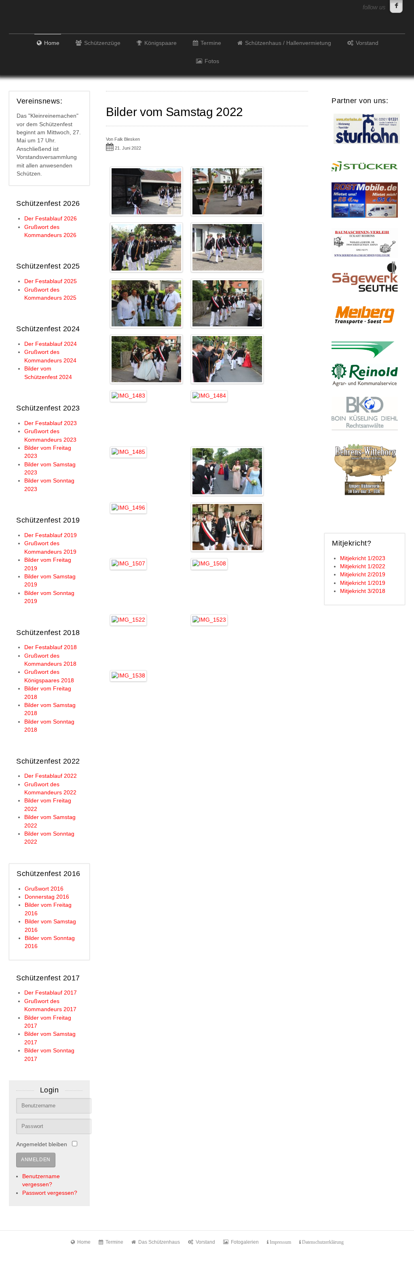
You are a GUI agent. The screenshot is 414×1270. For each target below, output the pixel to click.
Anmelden (36, 1159)
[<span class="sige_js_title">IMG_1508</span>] (209, 564)
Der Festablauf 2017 (50, 993)
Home (51, 43)
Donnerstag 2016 (47, 897)
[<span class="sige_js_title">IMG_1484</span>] (209, 396)
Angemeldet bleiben (41, 1144)
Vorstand (367, 43)
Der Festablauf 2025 (50, 281)
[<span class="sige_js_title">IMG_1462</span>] (227, 191)
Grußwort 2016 (44, 889)
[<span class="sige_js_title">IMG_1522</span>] (128, 619)
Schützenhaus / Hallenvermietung (288, 43)
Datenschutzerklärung (322, 1242)
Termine (211, 43)
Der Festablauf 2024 (50, 344)
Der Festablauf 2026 (50, 219)
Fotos (212, 61)
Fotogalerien (245, 1242)
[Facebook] (396, 6)
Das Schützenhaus (159, 1242)
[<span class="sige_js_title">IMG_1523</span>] (209, 619)
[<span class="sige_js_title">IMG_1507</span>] (128, 564)
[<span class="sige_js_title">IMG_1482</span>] (227, 359)
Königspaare (160, 43)
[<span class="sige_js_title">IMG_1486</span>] (227, 471)
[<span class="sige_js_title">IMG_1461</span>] (146, 191)
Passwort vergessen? (49, 1193)
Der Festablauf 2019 (50, 535)
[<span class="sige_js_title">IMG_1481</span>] (146, 359)
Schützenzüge (102, 43)
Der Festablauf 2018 (50, 647)
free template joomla (207, 1263)
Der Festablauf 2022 (50, 776)
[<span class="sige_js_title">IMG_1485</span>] (128, 452)
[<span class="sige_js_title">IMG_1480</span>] (227, 303)
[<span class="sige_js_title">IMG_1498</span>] (227, 527)
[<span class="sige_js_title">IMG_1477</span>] (146, 303)
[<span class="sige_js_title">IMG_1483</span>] (128, 396)
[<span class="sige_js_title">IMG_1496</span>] (128, 508)
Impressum (279, 1242)
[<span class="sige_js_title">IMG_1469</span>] (227, 247)
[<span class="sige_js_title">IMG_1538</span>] (128, 676)
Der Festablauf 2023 (50, 423)
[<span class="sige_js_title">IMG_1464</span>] (146, 247)
